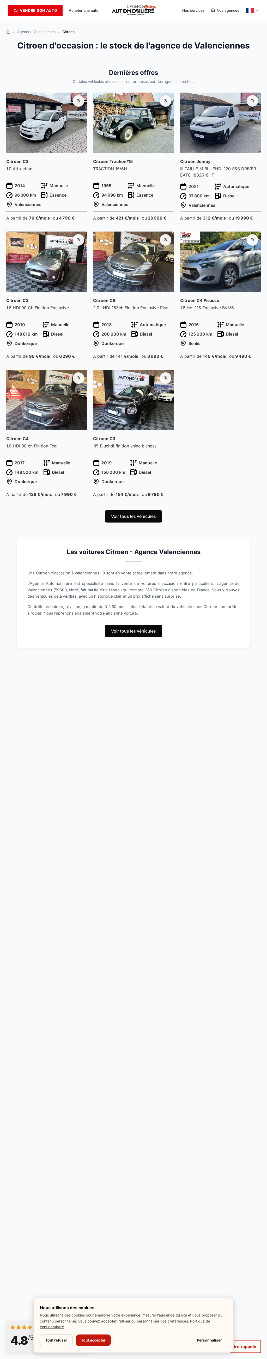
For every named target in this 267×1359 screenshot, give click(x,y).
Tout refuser (56, 1340)
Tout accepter (93, 1340)
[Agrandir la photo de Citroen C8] (165, 240)
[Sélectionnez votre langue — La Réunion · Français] (252, 10)
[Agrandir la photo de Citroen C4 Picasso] (252, 240)
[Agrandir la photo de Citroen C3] (78, 101)
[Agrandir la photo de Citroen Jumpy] (252, 101)
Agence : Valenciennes (36, 31)
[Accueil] (8, 32)
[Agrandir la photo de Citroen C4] (78, 378)
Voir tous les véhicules (133, 516)
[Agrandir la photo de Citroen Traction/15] (165, 101)
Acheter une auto (83, 10)
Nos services (193, 10)
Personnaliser (209, 1340)
